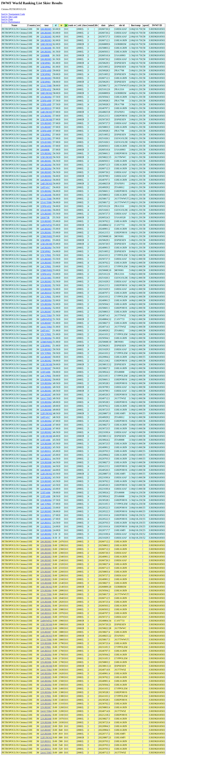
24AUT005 (46, 398)
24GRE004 (46, 247)
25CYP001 (46, 255)
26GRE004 (46, 164)
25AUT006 (46, 85)
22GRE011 (46, 451)
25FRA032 (46, 89)
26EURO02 (46, 44)
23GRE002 (46, 360)
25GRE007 (46, 127)
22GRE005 (46, 507)
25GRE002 (46, 153)
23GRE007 (46, 323)
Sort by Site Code (9, 17)
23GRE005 (46, 221)
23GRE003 (46, 281)
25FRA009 (46, 70)
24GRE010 (46, 108)
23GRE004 (46, 383)
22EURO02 (46, 413)
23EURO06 (46, 364)
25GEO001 (46, 138)
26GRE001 (46, 51)
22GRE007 (46, 357)
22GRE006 (46, 530)
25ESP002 (46, 67)
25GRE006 (46, 48)
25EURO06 (46, 119)
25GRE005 (46, 36)
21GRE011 (46, 515)
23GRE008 (46, 425)
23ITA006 (45, 372)
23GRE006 (46, 409)
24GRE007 (46, 394)
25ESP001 (46, 63)
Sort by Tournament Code (13, 14)
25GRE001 (46, 115)
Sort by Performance (10, 22)
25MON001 (46, 236)
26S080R (45, 55)
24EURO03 (46, 112)
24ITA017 (45, 187)
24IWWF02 (46, 225)
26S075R (45, 217)
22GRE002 (46, 432)
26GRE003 (46, 40)
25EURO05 (46, 157)
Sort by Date (7, 19)
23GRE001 (46, 176)
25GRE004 (46, 97)
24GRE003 (46, 229)
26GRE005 (46, 29)
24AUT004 (46, 315)
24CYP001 (46, 266)
